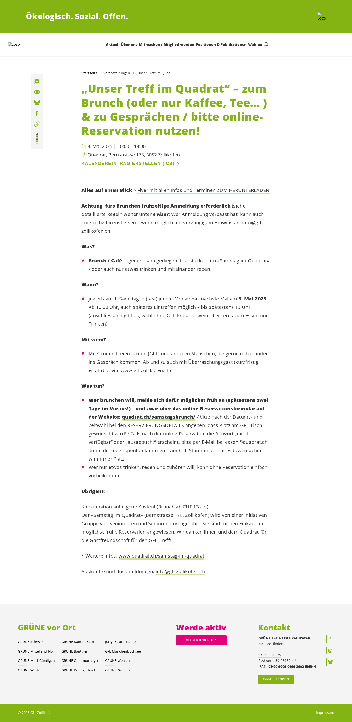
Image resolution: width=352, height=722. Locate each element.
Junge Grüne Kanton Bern (124, 641)
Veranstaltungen (116, 73)
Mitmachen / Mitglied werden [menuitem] (166, 44)
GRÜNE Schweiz (30, 641)
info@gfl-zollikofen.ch (180, 571)
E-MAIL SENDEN (276, 679)
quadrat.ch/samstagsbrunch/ (158, 417)
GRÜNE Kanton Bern (78, 641)
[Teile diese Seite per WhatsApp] (37, 81)
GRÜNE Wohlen (117, 660)
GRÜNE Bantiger (75, 651)
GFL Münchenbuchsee (123, 651)
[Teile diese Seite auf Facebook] (37, 113)
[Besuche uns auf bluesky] (330, 662)
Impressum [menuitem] (325, 712)
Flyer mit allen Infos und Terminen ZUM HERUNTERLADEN (203, 190)
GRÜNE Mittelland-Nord (37, 651)
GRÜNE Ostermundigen (80, 660)
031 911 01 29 (269, 655)
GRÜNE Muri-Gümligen (36, 660)
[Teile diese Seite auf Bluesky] (37, 103)
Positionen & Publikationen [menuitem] (221, 44)
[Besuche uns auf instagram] (330, 650)
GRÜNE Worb (28, 670)
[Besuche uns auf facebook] (330, 639)
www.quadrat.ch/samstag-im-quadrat (161, 556)
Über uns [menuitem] (129, 44)
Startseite (89, 73)
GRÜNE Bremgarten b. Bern (80, 670)
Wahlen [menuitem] (255, 44)
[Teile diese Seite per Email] (37, 92)
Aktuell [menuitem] (112, 44)
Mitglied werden (201, 640)
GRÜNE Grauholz (118, 670)
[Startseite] (321, 16)
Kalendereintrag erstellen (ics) (127, 163)
